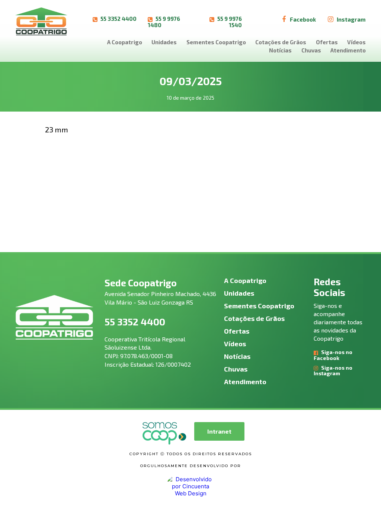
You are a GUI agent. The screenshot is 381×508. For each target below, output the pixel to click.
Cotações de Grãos (280, 42)
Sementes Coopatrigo (216, 42)
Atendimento (348, 50)
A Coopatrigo (124, 42)
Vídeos (356, 42)
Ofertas (327, 42)
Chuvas (311, 50)
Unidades (164, 42)
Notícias (280, 50)
